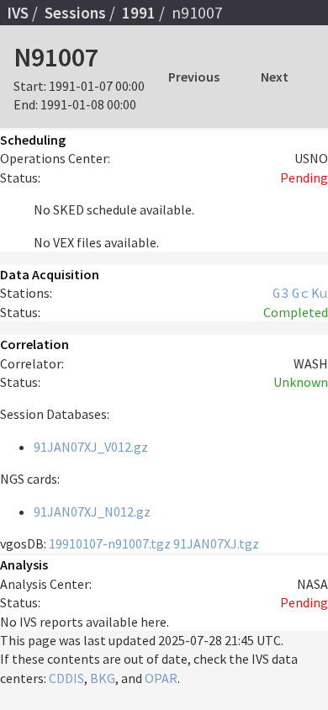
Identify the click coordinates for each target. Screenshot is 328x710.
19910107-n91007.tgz (110, 543)
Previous (194, 76)
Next (274, 76)
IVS (18, 13)
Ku (319, 292)
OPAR (161, 678)
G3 (280, 292)
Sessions (75, 13)
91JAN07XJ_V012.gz (91, 446)
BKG (102, 678)
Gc (300, 292)
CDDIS (66, 678)
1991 (139, 13)
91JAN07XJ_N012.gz (92, 511)
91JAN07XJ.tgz (216, 543)
